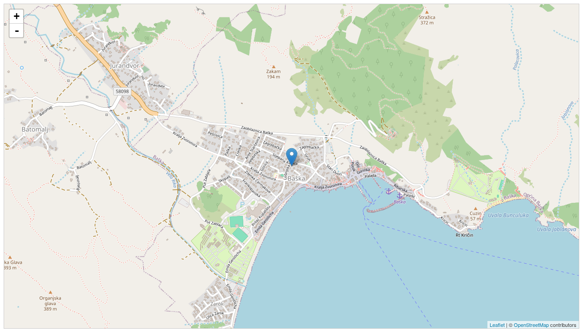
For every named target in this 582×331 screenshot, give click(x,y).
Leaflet (497, 324)
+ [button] (17, 16)
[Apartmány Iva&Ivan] (291, 157)
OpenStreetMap (531, 324)
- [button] (17, 30)
